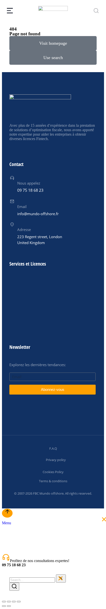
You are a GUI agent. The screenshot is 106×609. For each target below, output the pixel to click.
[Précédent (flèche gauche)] (4, 606)
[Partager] (9, 601)
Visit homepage (53, 43)
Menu (6, 523)
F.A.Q (53, 448)
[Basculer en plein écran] (14, 601)
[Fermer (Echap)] (4, 601)
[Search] (14, 587)
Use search (53, 57)
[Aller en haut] (7, 513)
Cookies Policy (53, 472)
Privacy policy (56, 460)
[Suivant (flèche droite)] (9, 606)
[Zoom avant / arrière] (19, 601)
